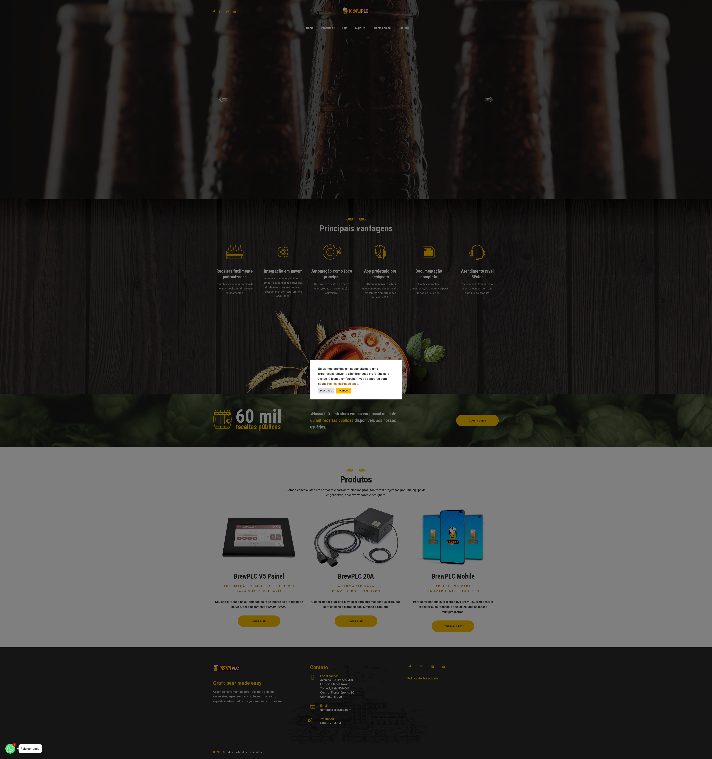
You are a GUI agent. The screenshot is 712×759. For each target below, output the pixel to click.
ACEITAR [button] (343, 390)
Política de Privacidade (342, 384)
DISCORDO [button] (326, 390)
